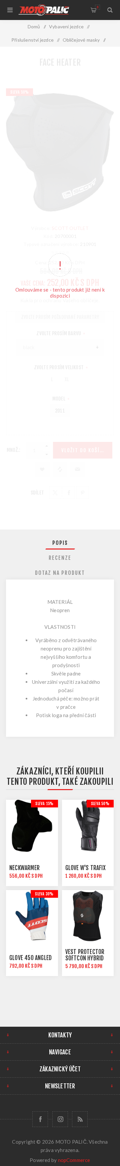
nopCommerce (74, 1160)
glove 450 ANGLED (30, 957)
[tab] (60, 543)
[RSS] (80, 1119)
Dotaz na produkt (60, 573)
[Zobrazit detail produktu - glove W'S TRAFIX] (88, 826)
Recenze (60, 558)
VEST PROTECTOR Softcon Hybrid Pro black (85, 958)
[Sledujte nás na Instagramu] (60, 1119)
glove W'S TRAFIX (85, 867)
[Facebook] (40, 1119)
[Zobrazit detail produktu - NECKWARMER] (32, 826)
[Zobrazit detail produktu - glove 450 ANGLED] (32, 916)
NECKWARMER (24, 867)
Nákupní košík (97, 7)
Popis (60, 543)
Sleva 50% (100, 803)
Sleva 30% (44, 893)
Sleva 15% (44, 803)
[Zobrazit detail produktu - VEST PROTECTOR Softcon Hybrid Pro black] (88, 916)
